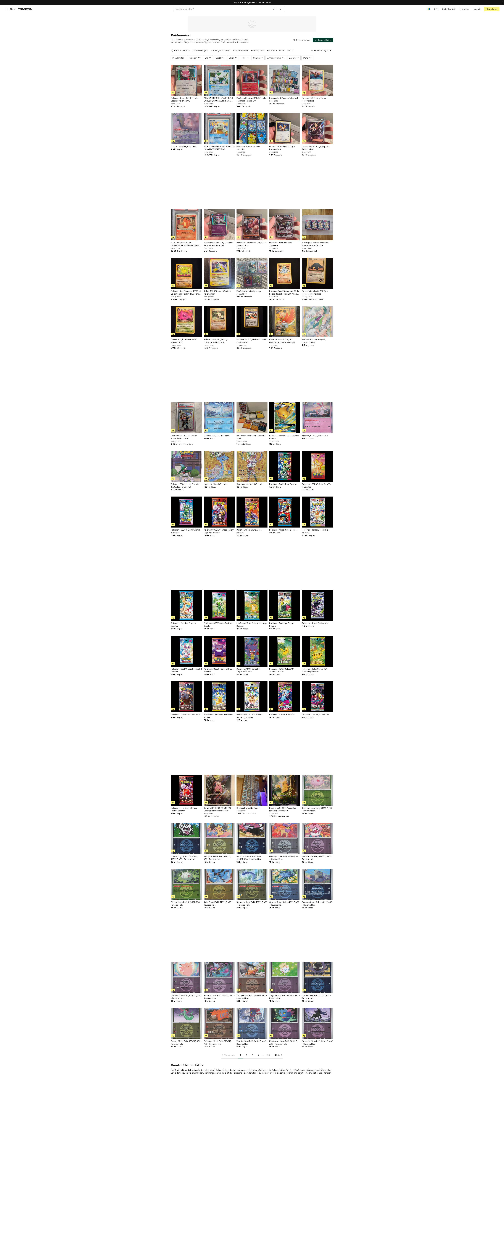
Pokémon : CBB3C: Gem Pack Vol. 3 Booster (219, 670)
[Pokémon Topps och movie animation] (252, 128)
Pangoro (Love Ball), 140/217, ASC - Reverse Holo (317, 903)
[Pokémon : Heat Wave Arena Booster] (252, 512)
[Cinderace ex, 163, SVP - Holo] (252, 466)
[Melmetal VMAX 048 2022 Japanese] (284, 224)
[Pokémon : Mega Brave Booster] (284, 512)
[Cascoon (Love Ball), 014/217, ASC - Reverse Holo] (317, 790)
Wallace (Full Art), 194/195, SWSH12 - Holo (314, 340)
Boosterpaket (257, 50)
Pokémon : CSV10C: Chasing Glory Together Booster (219, 531)
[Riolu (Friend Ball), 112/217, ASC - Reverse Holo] (219, 884)
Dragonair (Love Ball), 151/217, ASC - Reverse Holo (252, 903)
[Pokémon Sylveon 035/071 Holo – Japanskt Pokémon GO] (219, 224)
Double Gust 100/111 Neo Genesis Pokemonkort (252, 340)
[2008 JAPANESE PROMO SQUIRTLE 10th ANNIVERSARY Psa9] (219, 128)
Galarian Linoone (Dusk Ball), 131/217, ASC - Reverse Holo (249, 857)
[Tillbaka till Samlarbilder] (172, 51)
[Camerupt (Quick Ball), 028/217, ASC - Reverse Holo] (219, 1023)
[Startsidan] (25, 9)
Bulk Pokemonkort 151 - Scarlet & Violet (251, 437)
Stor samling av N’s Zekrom (248, 808)
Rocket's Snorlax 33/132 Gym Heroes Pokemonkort (315, 292)
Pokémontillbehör (275, 50)
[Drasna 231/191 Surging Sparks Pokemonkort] (317, 128)
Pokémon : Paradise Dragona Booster (183, 624)
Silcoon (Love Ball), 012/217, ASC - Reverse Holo (186, 903)
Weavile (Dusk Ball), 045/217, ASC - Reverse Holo (252, 1042)
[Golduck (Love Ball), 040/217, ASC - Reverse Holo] (284, 884)
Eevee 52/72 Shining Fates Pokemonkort (314, 99)
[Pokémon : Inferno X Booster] (284, 696)
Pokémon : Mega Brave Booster (283, 530)
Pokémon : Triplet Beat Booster (283, 484)
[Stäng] (502, 2)
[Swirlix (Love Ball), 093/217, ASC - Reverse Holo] (317, 838)
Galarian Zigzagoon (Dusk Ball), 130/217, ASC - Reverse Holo (184, 857)
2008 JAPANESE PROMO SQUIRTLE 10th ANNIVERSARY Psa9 (219, 147)
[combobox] (225, 9)
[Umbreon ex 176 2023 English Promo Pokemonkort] (186, 417)
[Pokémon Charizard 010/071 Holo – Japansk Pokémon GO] (252, 80)
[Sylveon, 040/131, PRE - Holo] (317, 417)
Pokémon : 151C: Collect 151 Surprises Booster (249, 670)
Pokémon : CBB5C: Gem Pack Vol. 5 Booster (185, 531)
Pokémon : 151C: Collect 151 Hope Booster (252, 624)
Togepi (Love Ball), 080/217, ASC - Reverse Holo (284, 996)
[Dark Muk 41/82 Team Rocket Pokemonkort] (186, 321)
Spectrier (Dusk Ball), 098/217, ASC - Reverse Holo (317, 1042)
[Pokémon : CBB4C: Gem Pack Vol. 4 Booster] (317, 466)
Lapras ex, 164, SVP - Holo (215, 484)
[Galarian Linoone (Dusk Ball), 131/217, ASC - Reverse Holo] (252, 838)
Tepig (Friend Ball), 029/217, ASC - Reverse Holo (252, 996)
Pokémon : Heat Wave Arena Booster (249, 531)
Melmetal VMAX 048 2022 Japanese (280, 244)
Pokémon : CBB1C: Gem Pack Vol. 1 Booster (219, 624)
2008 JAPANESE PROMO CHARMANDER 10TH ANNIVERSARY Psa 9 (186, 244)
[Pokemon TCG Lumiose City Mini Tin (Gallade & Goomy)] (186, 466)
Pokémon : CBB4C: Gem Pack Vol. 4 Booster (317, 485)
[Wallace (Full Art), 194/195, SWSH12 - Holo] (317, 321)
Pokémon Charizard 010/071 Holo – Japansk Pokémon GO (252, 99)
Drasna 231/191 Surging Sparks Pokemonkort (315, 147)
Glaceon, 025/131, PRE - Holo (216, 436)
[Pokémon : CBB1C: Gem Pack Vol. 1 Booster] (219, 605)
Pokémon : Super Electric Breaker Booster (218, 715)
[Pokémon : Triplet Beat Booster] (284, 466)
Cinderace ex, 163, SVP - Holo (250, 484)
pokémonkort (189, 39)
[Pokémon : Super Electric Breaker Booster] (219, 696)
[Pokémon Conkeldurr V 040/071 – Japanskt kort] (252, 224)
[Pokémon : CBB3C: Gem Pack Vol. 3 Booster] (219, 651)
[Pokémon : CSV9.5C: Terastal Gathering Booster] (252, 696)
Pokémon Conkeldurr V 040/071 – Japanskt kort (251, 244)
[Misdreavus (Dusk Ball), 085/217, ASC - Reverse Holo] (284, 1023)
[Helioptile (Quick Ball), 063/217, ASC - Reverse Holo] (219, 838)
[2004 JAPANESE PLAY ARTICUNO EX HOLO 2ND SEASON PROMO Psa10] (219, 80)
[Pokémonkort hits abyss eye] (252, 273)
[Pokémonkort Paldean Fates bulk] (284, 80)
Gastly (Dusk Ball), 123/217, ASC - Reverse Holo (316, 996)
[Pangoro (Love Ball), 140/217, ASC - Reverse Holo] (317, 884)
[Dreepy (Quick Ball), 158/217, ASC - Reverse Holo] (186, 1023)
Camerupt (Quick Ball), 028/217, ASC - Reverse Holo (217, 1042)
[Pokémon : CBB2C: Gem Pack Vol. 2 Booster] (186, 651)
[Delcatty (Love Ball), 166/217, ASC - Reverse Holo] (284, 838)
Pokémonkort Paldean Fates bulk (283, 98)
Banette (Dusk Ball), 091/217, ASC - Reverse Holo (219, 996)
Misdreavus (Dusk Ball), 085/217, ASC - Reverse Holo (283, 1042)
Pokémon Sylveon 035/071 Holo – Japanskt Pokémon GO (218, 244)
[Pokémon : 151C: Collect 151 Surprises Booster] (252, 651)
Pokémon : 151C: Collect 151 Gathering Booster (314, 670)
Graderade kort (240, 50)
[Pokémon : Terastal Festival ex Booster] (317, 512)
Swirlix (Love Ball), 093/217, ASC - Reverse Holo (317, 857)
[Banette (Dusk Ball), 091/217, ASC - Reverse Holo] (219, 977)
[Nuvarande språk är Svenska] (429, 9)
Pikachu (200, 1073)
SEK (436, 9)
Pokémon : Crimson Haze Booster (185, 714)
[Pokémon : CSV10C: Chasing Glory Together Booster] (219, 512)
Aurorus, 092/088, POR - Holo (184, 146)
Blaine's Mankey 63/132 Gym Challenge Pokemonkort (216, 340)
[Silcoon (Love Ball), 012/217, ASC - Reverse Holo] (186, 884)
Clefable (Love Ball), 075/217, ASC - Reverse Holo (186, 996)
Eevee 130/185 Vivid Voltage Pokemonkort (282, 147)
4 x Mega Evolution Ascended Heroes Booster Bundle (315, 244)
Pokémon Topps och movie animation (248, 147)
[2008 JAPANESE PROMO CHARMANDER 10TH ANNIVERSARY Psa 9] (186, 224)
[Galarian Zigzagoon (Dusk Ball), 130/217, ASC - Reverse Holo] (186, 838)
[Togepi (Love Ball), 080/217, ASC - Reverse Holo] (284, 977)
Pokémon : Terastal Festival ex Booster (315, 531)
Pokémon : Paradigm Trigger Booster (281, 624)
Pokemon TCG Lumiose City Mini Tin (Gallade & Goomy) (185, 485)
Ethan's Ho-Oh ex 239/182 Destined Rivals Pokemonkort (282, 340)
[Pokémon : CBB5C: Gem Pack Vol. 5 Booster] (186, 512)
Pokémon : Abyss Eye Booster (315, 623)
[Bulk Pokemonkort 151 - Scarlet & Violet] (252, 417)
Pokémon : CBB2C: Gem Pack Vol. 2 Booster (186, 670)
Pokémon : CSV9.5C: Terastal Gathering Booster (249, 715)
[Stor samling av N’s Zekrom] (252, 790)
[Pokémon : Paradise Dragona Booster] (186, 605)
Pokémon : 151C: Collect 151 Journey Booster (281, 670)
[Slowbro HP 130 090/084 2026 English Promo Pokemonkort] (219, 790)
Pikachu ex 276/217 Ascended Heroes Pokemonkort (282, 809)
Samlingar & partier (220, 50)
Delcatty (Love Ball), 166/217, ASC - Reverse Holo (284, 857)
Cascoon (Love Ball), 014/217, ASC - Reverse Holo (317, 809)
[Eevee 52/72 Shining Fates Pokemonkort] (317, 80)
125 (268, 1055)
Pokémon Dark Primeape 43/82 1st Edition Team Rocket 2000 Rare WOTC (186, 292)
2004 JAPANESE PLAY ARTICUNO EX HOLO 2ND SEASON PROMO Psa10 (218, 99)
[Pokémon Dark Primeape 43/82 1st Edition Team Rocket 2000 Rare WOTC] (186, 273)
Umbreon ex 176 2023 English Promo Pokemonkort (184, 437)
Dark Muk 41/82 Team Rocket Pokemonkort (184, 340)
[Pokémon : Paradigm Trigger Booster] (284, 605)
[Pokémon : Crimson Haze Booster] (186, 696)
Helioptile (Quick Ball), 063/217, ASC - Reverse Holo (217, 857)
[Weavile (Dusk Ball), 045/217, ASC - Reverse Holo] (252, 1023)
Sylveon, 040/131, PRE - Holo (315, 436)
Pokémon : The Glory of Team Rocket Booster (184, 809)
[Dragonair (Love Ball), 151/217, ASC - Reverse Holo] (252, 884)
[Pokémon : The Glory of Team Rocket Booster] (186, 790)
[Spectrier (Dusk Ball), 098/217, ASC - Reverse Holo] (317, 1023)
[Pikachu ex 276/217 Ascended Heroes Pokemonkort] (284, 790)
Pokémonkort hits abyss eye (249, 291)
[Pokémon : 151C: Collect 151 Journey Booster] (284, 651)
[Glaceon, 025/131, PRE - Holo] (219, 417)
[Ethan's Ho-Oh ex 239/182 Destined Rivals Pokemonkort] (284, 321)
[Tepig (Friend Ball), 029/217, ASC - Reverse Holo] (252, 977)
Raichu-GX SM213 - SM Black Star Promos (284, 437)
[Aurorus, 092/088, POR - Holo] (186, 128)
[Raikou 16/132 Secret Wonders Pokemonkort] (219, 273)
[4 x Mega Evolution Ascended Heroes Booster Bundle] (317, 224)
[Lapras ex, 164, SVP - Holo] (219, 466)
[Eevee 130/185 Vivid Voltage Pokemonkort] (284, 128)
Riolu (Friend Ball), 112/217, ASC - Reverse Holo (218, 903)
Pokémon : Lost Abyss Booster (315, 714)
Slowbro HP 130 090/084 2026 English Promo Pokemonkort (217, 809)
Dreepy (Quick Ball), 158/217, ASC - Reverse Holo (186, 1042)
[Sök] (274, 9)
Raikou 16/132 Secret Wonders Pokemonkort (217, 292)
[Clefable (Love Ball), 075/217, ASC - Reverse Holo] (186, 977)
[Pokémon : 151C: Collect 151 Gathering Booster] (317, 651)
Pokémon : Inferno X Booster (282, 714)
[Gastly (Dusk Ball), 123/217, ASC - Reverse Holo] (317, 977)
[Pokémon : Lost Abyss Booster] (317, 696)
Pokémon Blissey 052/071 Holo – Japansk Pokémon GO (185, 99)
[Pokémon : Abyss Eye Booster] (317, 605)
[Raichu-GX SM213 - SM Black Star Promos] (284, 417)
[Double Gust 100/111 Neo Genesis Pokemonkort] (252, 321)
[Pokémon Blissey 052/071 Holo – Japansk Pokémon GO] (186, 80)
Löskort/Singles (200, 50)
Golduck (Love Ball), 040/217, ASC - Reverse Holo (284, 903)
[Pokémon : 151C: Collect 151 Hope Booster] (252, 605)
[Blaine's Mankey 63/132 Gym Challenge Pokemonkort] (219, 321)
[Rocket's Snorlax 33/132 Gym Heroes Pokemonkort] (317, 273)
